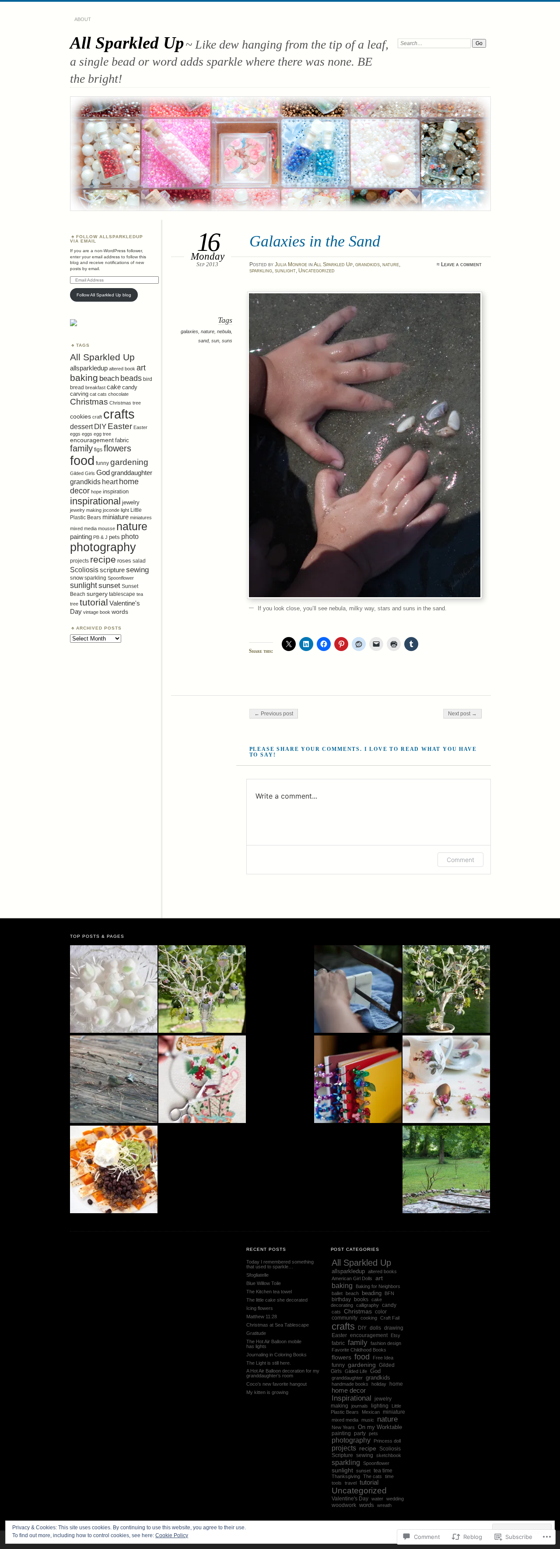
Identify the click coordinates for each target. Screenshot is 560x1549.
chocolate (118, 394)
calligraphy (367, 1305)
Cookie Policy (171, 1535)
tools (337, 1483)
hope (96, 491)
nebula (224, 331)
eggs (87, 434)
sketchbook (388, 1455)
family (81, 448)
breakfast (95, 387)
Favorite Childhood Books (359, 1349)
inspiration (116, 491)
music (367, 1419)
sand (203, 340)
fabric (122, 440)
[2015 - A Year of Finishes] (202, 1079)
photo (130, 536)
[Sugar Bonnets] (114, 989)
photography (103, 547)
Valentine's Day (350, 1499)
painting (81, 536)
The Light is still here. (268, 1363)
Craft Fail (389, 1317)
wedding (395, 1498)
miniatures (141, 517)
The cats (372, 1476)
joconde (111, 510)
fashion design (386, 1343)
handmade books (350, 1384)
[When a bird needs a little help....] (114, 1079)
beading (372, 1293)
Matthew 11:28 (261, 1316)
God (103, 472)
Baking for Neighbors (378, 1286)
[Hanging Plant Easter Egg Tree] (202, 989)
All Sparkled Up (127, 42)
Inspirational (351, 1398)
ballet (337, 1293)
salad (139, 561)
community (344, 1318)
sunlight (285, 271)
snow (76, 577)
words (120, 611)
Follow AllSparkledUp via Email (106, 238)
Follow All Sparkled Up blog (104, 294)
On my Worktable (380, 1427)
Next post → (462, 714)
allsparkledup (89, 368)
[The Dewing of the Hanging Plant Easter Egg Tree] (446, 989)
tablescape (122, 594)
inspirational (95, 501)
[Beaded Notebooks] (358, 1079)
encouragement (92, 440)
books (361, 1299)
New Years (343, 1427)
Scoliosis (84, 570)
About (82, 19)
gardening (129, 462)
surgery (97, 593)
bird (147, 379)
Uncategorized (316, 271)
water (377, 1498)
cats (102, 394)
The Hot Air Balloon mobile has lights (273, 1344)
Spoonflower (121, 578)
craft (97, 416)
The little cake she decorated (277, 1300)
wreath (384, 1505)
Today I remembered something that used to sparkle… (280, 1264)
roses (124, 560)
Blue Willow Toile (263, 1283)
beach (109, 378)
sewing (137, 569)
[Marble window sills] (358, 989)
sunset (109, 585)
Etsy (395, 1335)
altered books (382, 1271)
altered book (122, 368)
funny (102, 463)
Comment (460, 859)
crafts (119, 414)
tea (139, 594)
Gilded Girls (82, 473)
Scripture (342, 1455)
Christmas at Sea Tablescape (277, 1324)
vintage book (96, 612)
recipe (103, 559)
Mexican (371, 1412)
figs (98, 450)
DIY (100, 426)
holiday (378, 1384)
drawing (393, 1328)
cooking (368, 1317)
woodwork (344, 1505)
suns (227, 340)
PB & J (100, 537)
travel (351, 1483)
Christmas (89, 401)
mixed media (83, 528)
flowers (117, 448)
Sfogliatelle (257, 1275)
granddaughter (131, 472)
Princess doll (387, 1440)
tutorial (94, 602)
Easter (120, 426)
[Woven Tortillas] (114, 1170)
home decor (349, 1390)
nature (390, 264)
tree (74, 603)
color (381, 1311)
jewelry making (86, 510)
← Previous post (273, 714)
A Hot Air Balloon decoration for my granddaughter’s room (282, 1373)
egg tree (102, 434)
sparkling (260, 271)
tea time (383, 1471)
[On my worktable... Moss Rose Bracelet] (446, 1079)
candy (129, 387)
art (141, 367)
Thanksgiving (346, 1476)
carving (79, 394)
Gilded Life (356, 1371)
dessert (81, 426)
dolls (375, 1328)
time (389, 1476)
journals (359, 1405)
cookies (80, 416)
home (396, 1384)
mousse (106, 528)
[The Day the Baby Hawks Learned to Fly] (446, 1170)
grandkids (367, 264)
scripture (112, 570)
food (82, 461)
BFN (389, 1293)
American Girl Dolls (352, 1278)
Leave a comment (461, 264)
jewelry (131, 502)
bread (77, 387)
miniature (115, 517)
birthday (341, 1299)
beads (131, 378)
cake (114, 387)
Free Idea (383, 1357)
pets (114, 537)
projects (79, 561)
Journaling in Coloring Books (276, 1354)
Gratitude (256, 1333)
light (125, 510)
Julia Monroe (291, 264)
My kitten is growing (267, 1392)
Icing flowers (259, 1308)
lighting (379, 1406)
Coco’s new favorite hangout (276, 1384)
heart (110, 482)
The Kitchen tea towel (269, 1291)
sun (215, 340)
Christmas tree (125, 402)
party (360, 1433)
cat (93, 394)
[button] (364, 445)
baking (84, 378)
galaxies (189, 331)
